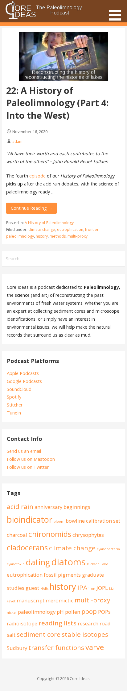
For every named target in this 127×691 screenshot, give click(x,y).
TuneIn (14, 413)
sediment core (38, 634)
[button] (117, 11)
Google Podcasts (24, 381)
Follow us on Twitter (28, 467)
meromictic (59, 600)
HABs (44, 588)
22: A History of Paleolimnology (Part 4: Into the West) (57, 102)
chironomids (49, 534)
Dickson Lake (97, 564)
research (88, 623)
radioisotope (22, 623)
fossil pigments (62, 574)
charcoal (17, 534)
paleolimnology (36, 611)
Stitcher (15, 405)
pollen (72, 611)
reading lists (57, 623)
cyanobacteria (108, 549)
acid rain (20, 506)
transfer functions (56, 647)
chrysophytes (88, 534)
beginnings (76, 506)
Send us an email (24, 451)
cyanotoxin (16, 564)
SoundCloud (19, 389)
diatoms (68, 562)
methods (58, 236)
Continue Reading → (31, 208)
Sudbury (17, 647)
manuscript (30, 600)
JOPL (102, 587)
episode (37, 176)
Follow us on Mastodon (31, 459)
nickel (12, 612)
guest (32, 587)
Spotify (14, 397)
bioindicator (29, 519)
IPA (82, 587)
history (42, 236)
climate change (41, 229)
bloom (59, 521)
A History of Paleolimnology (49, 222)
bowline (75, 520)
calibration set (103, 520)
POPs (104, 611)
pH (60, 611)
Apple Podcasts (23, 373)
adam (17, 141)
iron (91, 588)
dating (38, 562)
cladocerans (27, 547)
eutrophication (70, 229)
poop (89, 611)
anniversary (48, 506)
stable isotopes (85, 634)
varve (94, 647)
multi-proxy (78, 236)
